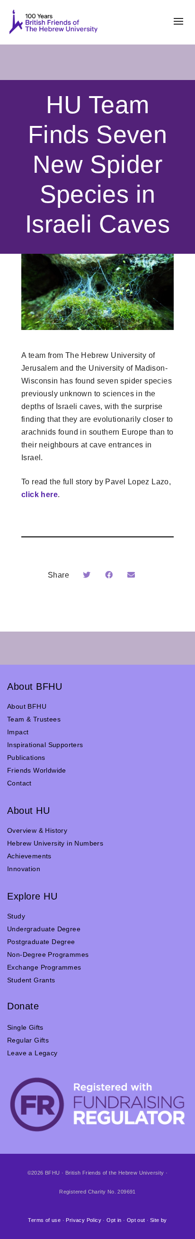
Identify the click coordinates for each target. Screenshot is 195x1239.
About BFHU (26, 706)
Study (16, 916)
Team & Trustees (34, 719)
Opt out (136, 1220)
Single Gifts (25, 1027)
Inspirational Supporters (45, 745)
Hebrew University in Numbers (55, 843)
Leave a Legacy (32, 1053)
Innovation (23, 869)
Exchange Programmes (44, 967)
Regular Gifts (28, 1040)
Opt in (113, 1220)
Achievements (29, 856)
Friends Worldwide (36, 770)
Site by (158, 1220)
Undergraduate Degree (43, 929)
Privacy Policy (83, 1220)
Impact (17, 732)
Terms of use (44, 1220)
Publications (26, 757)
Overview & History (37, 830)
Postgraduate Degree (41, 941)
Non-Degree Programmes (48, 954)
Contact (19, 783)
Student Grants (31, 980)
